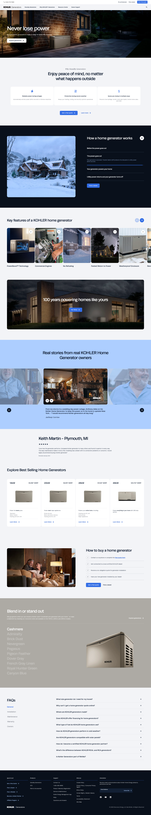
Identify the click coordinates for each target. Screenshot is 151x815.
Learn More (13, 522)
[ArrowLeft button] (9, 410)
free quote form (120, 557)
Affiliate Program (12, 800)
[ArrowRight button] (142, 410)
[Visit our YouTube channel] (106, 797)
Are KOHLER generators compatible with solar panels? (78, 737)
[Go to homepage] (12, 7)
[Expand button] (31, 232)
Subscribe (126, 790)
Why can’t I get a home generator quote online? (75, 706)
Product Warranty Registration (61, 788)
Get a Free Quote (12, 783)
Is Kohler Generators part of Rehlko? (71, 757)
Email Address (104, 789)
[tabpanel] (100, 729)
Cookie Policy (80, 782)
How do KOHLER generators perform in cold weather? (78, 731)
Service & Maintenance (59, 791)
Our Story (74, 310)
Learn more (84, 113)
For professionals (122, 2)
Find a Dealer (11, 787)
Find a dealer (132, 2)
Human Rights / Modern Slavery (85, 793)
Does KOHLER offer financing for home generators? (77, 718)
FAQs (54, 797)
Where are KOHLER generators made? (71, 712)
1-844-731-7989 (9, 2)
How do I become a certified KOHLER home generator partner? (82, 744)
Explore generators (15, 40)
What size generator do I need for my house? (74, 699)
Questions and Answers (60, 800)
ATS (31, 785)
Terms (78, 796)
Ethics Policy (80, 790)
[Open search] (147, 7)
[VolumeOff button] (51, 400)
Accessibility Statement (83, 799)
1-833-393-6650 (58, 785)
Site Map (79, 802)
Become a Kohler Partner (14, 796)
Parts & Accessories (36, 788)
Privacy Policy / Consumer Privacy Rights (86, 786)
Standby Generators (35, 782)
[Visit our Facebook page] (101, 797)
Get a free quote (142, 2)
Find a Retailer (11, 792)
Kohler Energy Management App (62, 794)
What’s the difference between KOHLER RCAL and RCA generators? (83, 750)
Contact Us (56, 782)
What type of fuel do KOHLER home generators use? (77, 725)
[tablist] (12, 717)
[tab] (10, 707)
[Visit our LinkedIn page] (110, 797)
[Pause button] (142, 138)
